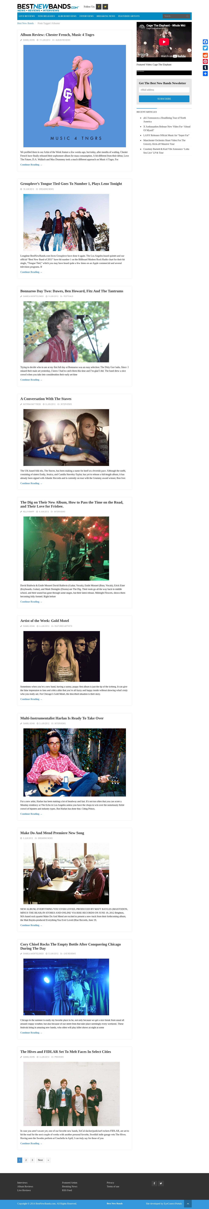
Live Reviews (27, 16)
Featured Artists (129, 16)
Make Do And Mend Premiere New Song (52, 833)
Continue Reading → (31, 164)
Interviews (87, 16)
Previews (59, 1057)
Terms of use (113, 1186)
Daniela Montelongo (33, 296)
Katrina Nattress (32, 404)
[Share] (205, 74)
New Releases (46, 16)
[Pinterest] (205, 61)
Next (40, 1160)
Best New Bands (25, 23)
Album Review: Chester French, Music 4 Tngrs (57, 35)
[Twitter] (205, 48)
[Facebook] (205, 42)
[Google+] (205, 51)
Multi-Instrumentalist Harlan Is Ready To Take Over (62, 718)
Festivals (68, 296)
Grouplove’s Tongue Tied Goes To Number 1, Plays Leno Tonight (71, 184)
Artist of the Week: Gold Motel (44, 621)
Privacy (110, 1182)
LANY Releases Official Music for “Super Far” (166, 135)
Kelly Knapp (28, 512)
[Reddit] (205, 55)
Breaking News (106, 16)
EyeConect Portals (173, 1203)
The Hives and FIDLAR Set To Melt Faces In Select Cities (65, 1052)
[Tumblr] (205, 67)
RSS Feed (67, 1190)
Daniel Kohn (29, 40)
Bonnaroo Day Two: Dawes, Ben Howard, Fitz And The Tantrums (71, 291)
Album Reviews (67, 16)
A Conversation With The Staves (45, 399)
